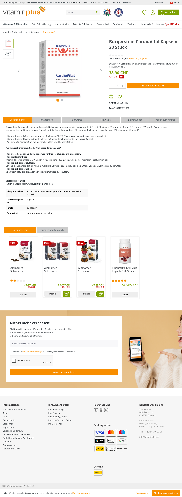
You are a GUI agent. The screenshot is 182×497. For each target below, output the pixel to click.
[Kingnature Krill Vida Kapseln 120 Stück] (125, 251)
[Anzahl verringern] (112, 86)
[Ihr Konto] (153, 12)
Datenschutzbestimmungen (32, 352)
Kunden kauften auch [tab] (52, 230)
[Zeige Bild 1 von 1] (58, 100)
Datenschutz (9, 420)
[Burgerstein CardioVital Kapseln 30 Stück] (59, 69)
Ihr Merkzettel (55, 423)
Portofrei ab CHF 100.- (122, 2)
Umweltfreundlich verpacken (16, 434)
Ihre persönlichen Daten (60, 420)
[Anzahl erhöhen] (123, 86)
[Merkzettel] (144, 12)
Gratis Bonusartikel (59, 2)
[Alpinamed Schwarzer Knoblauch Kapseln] (23, 251)
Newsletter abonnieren (64, 372)
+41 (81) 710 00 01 (38, 2)
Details (23, 294)
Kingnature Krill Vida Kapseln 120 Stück (124, 269)
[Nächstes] (101, 70)
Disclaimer (8, 423)
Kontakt (159, 2)
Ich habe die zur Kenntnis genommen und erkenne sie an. (44, 352)
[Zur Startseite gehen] (24, 11)
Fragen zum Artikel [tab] (165, 119)
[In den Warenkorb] (66, 294)
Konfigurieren (142, 493)
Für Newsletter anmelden (15, 409)
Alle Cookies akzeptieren (166, 493)
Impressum (8, 427)
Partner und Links (11, 448)
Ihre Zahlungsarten (57, 416)
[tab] (17, 120)
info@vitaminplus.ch (149, 437)
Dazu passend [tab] (20, 230)
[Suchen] (97, 12)
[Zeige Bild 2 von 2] (62, 100)
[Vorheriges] (18, 70)
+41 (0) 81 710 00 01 (152, 431)
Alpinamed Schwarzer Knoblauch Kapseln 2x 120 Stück (56, 269)
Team (5, 413)
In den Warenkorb (153, 85)
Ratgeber (7, 441)
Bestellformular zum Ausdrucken (18, 438)
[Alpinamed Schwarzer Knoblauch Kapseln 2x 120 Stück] (57, 251)
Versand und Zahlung (13, 430)
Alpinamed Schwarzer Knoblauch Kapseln (22, 269)
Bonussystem (9, 445)
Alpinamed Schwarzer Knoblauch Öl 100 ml (90, 269)
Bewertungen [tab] (135, 119)
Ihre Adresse (54, 413)
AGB (5, 416)
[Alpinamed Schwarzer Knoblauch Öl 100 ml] (91, 251)
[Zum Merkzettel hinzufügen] (120, 97)
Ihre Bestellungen (56, 409)
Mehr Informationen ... (81, 493)
